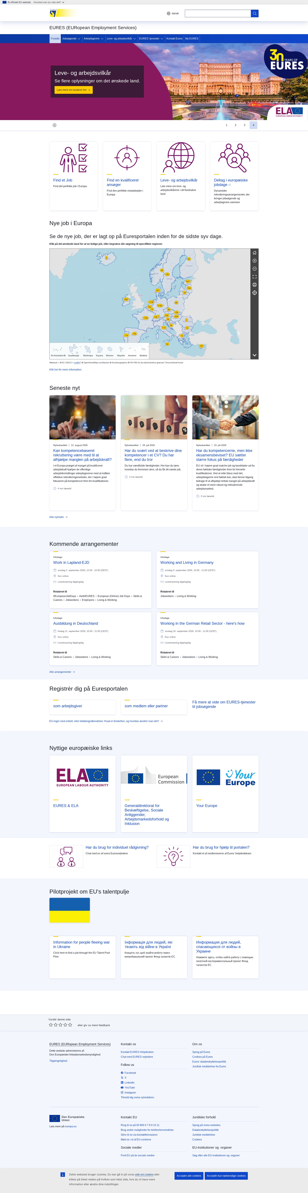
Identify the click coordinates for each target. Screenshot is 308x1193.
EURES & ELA (65, 805)
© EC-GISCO (66, 362)
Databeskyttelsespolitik (205, 1130)
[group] (150, 304)
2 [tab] (235, 125)
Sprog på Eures (201, 1052)
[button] (177, 333)
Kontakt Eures (175, 38)
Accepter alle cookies (189, 1175)
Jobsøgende (69, 38)
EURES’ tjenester (149, 38)
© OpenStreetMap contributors (95, 362)
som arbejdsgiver (67, 706)
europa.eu (71, 1126)
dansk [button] (175, 13)
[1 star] (50, 1025)
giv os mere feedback (97, 1025)
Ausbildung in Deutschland (75, 623)
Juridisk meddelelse (203, 1134)
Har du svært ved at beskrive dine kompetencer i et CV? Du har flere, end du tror (153, 455)
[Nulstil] (255, 253)
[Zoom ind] (255, 261)
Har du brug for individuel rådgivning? (117, 847)
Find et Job (62, 180)
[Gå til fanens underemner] (79, 38)
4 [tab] (253, 125)
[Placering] (255, 293)
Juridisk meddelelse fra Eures (209, 1066)
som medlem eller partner (146, 706)
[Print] (255, 285)
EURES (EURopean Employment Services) (80, 1044)
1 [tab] (226, 125)
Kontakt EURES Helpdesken (137, 1052)
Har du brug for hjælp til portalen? (221, 847)
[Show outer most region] (255, 355)
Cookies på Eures (202, 1056)
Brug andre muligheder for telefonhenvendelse (147, 1130)
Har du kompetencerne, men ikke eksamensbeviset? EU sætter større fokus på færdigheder (224, 455)
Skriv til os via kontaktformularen (139, 1134)
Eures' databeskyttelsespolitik (209, 1061)
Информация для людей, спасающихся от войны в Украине (218, 946)
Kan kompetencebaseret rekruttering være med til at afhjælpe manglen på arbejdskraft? (82, 455)
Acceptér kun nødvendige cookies (226, 1175)
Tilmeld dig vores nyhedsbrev (137, 1097)
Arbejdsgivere (92, 38)
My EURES (191, 38)
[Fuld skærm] (255, 277)
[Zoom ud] (255, 269)
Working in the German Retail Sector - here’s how (202, 623)
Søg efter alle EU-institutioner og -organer (216, 1155)
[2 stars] (53, 1025)
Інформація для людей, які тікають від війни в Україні (148, 944)
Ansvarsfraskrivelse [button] (174, 362)
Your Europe (206, 805)
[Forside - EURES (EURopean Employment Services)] (65, 12)
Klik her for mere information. (65, 369)
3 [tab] (244, 125)
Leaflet (77, 362)
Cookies (197, 1139)
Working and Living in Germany (187, 562)
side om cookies (144, 1174)
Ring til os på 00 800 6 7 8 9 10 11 (140, 1125)
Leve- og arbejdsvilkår (119, 38)
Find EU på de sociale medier (138, 1155)
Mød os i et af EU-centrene (136, 1139)
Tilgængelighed (58, 1060)
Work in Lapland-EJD (71, 562)
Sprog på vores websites (206, 1125)
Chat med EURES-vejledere (137, 1056)
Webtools (53, 362)
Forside (55, 38)
